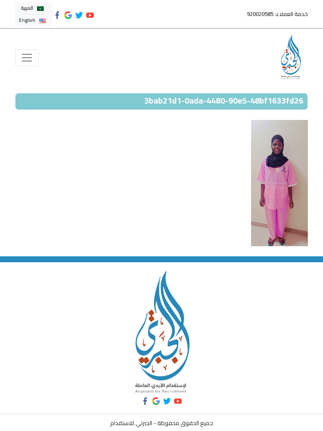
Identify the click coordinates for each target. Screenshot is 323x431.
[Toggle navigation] (27, 57)
